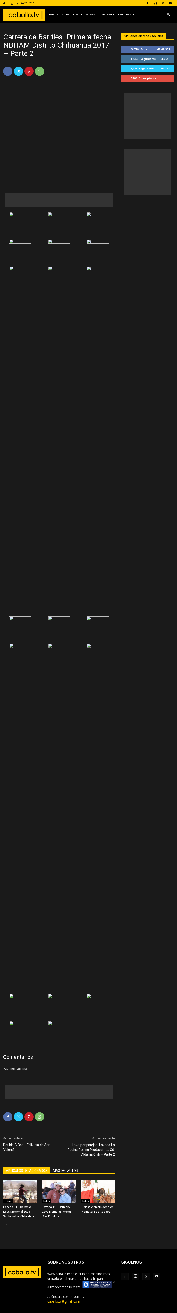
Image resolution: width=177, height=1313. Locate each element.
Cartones (107, 14)
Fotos (77, 14)
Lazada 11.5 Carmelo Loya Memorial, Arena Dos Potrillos (56, 1211)
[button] (168, 14)
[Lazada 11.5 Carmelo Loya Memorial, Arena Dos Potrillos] (59, 1191)
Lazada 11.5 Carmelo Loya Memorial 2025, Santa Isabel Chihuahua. (19, 1211)
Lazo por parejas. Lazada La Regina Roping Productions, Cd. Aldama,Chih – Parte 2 (91, 1150)
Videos (91, 14)
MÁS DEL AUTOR (65, 1170)
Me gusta (163, 49)
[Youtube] (170, 3)
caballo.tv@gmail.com (63, 1301)
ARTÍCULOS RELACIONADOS (26, 1170)
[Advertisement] (59, 200)
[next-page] (13, 1225)
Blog (65, 14)
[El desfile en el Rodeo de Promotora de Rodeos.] (98, 1191)
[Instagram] (155, 3)
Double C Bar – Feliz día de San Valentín (26, 1147)
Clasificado (126, 14)
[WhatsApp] (39, 71)
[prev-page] (6, 1225)
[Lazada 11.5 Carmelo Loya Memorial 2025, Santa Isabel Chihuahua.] (20, 1191)
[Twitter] (162, 3)
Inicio (53, 14)
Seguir (166, 59)
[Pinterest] (29, 71)
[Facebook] (147, 3)
